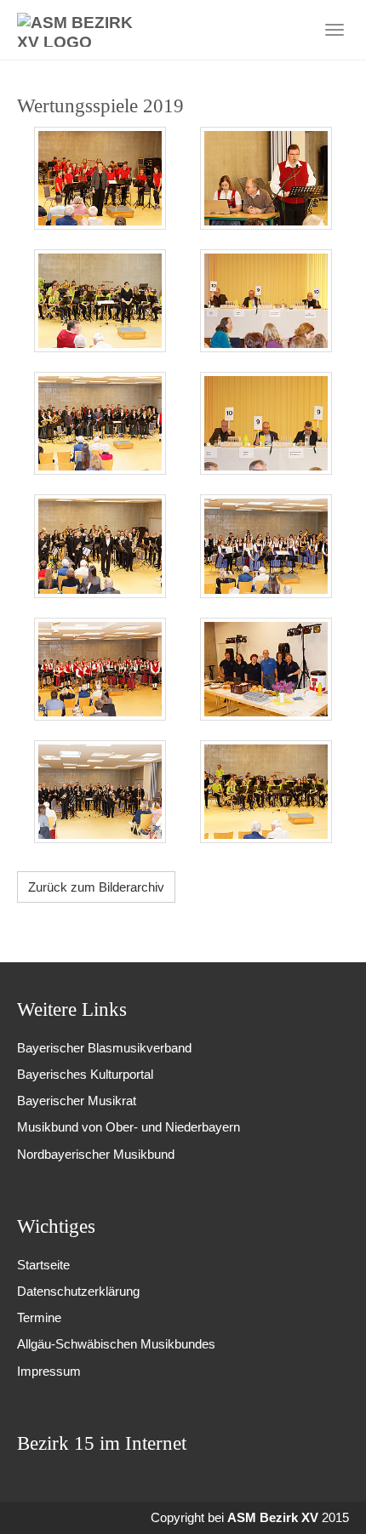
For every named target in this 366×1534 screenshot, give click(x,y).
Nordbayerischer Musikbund (95, 1154)
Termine (39, 1317)
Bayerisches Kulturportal (85, 1074)
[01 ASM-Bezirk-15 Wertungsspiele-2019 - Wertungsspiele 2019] (100, 178)
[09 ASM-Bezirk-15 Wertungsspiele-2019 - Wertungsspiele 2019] (100, 669)
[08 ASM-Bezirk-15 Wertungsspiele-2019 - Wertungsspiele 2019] (266, 545)
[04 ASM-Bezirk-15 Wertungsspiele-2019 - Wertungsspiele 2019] (266, 300)
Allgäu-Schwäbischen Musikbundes (116, 1344)
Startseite (43, 1264)
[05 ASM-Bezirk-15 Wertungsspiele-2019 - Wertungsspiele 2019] (100, 423)
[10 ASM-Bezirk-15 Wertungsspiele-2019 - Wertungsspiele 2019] (266, 669)
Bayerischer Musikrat (76, 1100)
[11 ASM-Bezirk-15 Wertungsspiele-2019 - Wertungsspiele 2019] (100, 791)
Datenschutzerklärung (78, 1291)
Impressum (49, 1371)
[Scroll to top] (330, 1498)
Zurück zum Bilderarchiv (96, 887)
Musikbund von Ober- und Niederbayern (128, 1127)
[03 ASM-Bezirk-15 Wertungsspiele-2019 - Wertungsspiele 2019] (100, 300)
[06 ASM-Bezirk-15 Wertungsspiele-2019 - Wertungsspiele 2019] (266, 423)
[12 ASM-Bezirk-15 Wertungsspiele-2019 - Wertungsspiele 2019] (266, 791)
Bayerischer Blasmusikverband (104, 1048)
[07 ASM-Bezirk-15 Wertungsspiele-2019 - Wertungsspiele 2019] (100, 545)
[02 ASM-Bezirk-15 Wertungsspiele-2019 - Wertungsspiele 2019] (266, 178)
